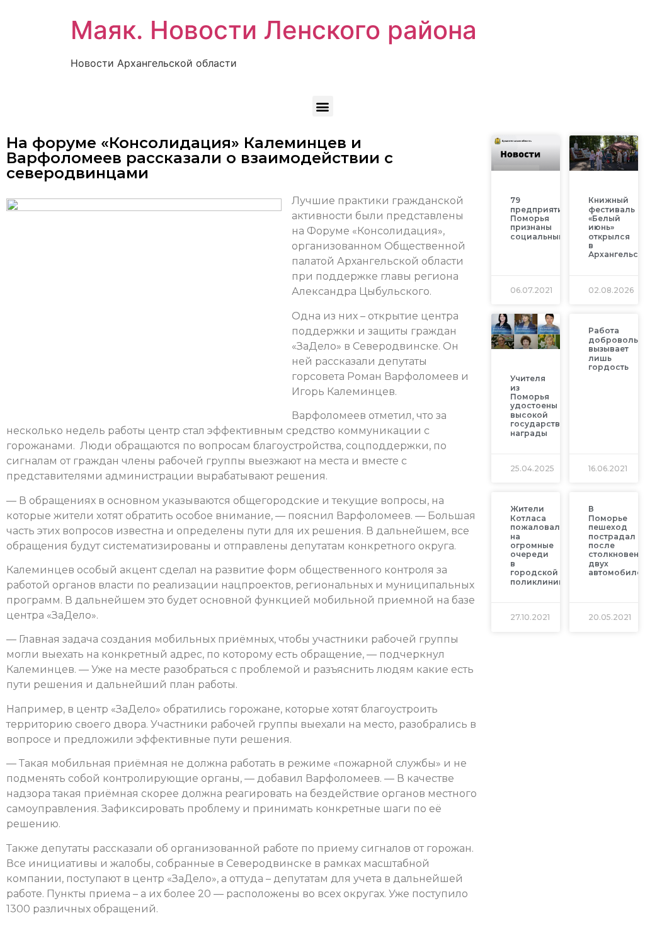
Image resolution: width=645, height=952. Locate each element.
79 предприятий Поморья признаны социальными (540, 218)
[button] (322, 106)
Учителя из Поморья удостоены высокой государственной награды (548, 405)
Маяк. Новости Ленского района (274, 29)
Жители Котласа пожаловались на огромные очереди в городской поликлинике (542, 545)
